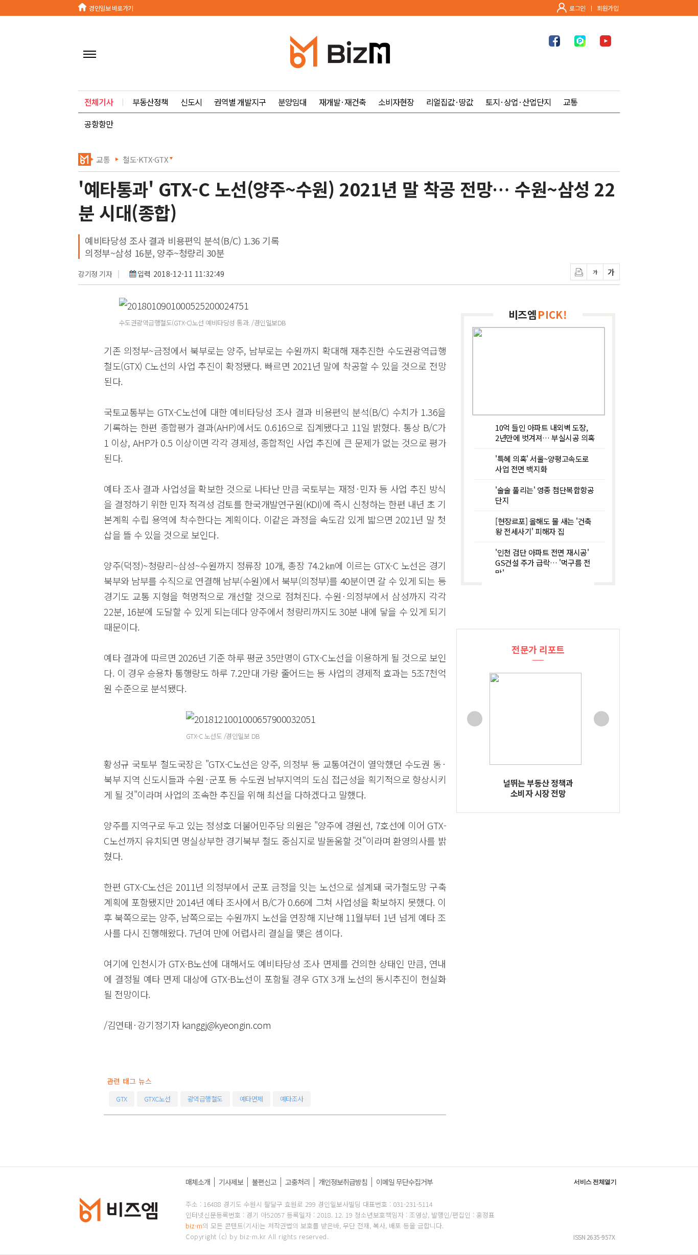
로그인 (577, 8)
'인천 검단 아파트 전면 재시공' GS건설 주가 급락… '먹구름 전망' (542, 560)
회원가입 (607, 8)
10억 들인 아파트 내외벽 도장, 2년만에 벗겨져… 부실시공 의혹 (545, 433)
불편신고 (264, 1182)
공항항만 (98, 124)
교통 (570, 102)
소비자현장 (396, 102)
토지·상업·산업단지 (518, 102)
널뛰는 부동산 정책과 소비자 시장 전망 (538, 788)
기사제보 (231, 1182)
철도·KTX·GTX (145, 159)
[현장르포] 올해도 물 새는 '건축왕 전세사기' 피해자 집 (543, 526)
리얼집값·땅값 (449, 102)
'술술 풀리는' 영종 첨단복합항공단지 (544, 495)
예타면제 (251, 1099)
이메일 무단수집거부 (404, 1182)
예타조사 (292, 1099)
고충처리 (297, 1182)
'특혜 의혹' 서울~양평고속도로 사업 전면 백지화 (542, 464)
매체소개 (197, 1182)
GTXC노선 (157, 1099)
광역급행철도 (205, 1099)
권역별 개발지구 (240, 102)
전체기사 (98, 102)
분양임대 (292, 102)
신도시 (191, 102)
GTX (121, 1099)
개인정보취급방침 (342, 1182)
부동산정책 (150, 102)
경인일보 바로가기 (111, 8)
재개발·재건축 (342, 102)
